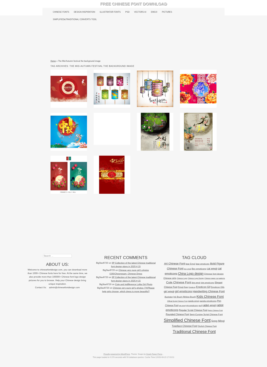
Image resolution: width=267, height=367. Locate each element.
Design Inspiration (84, 12)
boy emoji (187, 269)
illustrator (169, 297)
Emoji (154, 12)
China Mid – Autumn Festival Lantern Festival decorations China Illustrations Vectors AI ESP (155, 89)
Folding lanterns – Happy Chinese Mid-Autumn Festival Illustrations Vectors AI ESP (112, 89)
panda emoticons (208, 301)
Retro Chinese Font (215, 310)
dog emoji (196, 283)
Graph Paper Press (154, 354)
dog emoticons (207, 283)
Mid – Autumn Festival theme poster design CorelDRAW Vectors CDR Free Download (69, 131)
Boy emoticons (199, 268)
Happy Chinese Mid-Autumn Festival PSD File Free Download (155, 131)
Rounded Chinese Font (177, 314)
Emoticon (192, 287)
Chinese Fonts (61, 12)
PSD (127, 12)
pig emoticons (192, 306)
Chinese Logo (182, 278)
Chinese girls (169, 278)
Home (53, 61)
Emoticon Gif (203, 287)
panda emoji (193, 301)
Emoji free (183, 287)
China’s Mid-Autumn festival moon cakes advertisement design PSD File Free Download (198, 131)
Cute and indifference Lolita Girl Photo (133, 284)
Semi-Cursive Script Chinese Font (206, 314)
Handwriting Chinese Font (209, 291)
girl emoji (169, 291)
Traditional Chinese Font (194, 331)
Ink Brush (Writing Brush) (184, 297)
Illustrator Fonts (110, 12)
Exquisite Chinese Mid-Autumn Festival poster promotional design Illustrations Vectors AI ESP (69, 175)
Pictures (167, 12)
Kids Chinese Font (210, 296)
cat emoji (212, 268)
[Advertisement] (134, 41)
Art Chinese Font (174, 263)
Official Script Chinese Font (177, 301)
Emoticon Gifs (217, 287)
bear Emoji (190, 264)
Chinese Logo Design (196, 278)
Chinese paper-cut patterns (214, 278)
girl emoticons (183, 291)
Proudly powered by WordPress (117, 354)
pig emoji (182, 306)
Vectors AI (140, 12)
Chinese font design (214, 274)
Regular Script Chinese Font (193, 310)
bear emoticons (203, 264)
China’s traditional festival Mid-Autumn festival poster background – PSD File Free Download (111, 177)
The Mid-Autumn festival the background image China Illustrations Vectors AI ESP (69, 89)
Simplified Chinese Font (187, 320)
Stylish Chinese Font (207, 326)
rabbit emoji (209, 305)
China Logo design (190, 273)
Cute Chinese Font (178, 282)
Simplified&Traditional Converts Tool (75, 19)
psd (200, 305)
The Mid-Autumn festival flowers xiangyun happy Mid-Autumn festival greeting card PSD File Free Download (198, 89)
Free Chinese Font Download (133, 4)
